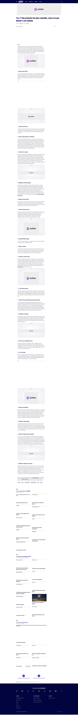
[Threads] (33, 691)
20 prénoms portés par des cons (22, 502)
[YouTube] (50, 691)
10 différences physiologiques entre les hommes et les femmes (23, 593)
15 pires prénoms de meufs (21, 550)
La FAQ (17, 704)
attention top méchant (33, 482)
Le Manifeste (18, 706)
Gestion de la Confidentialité (37, 702)
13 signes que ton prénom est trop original (38, 515)
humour (22, 482)
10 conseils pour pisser (20, 615)
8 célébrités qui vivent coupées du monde (24, 678)
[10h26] (20, 1)
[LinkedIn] (55, 691)
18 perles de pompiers (20, 604)
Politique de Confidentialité (37, 700)
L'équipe (17, 702)
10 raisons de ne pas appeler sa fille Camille (22, 514)
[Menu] (16, 1)
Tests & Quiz (31, 1)
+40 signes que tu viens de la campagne (39, 665)
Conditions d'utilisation (36, 698)
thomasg (28, 23)
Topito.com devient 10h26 (20, 698)
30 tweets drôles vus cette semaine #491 (39, 678)
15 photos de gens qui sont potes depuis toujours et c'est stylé (22, 568)
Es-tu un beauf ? (19, 666)
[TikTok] (44, 691)
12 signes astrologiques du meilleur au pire (39, 654)
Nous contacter (18, 708)
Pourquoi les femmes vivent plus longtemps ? (22, 581)
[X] (28, 691)
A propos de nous (18, 700)
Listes (26, 1)
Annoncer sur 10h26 (52, 698)
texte (38, 482)
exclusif (41, 482)
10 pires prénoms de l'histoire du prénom (38, 503)
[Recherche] (61, 1)
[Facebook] (22, 691)
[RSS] (61, 691)
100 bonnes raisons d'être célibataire (38, 568)
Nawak (21, 23)
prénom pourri (20, 266)
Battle (40, 1)
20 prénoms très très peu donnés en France (22, 538)
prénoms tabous (35, 477)
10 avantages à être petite (20, 642)
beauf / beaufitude (27, 482)
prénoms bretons (24, 478)
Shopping (36, 1)
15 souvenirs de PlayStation (37, 579)
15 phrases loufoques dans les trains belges (38, 591)
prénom (19, 482)
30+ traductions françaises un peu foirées (38, 615)
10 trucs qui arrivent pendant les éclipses (38, 603)
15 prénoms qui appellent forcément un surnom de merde (23, 526)
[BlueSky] (39, 691)
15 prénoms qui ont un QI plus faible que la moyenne (38, 540)
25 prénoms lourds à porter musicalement (37, 528)
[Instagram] (16, 691)
